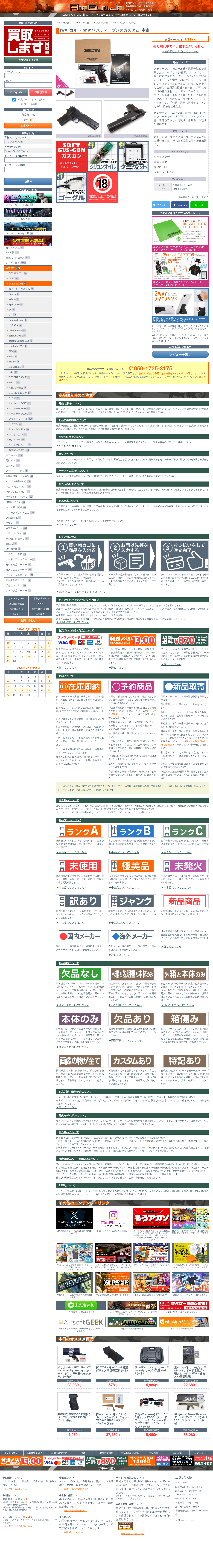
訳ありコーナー (15, 585)
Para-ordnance (16, 320)
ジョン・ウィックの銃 (18, 204)
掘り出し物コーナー (17, 580)
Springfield (14, 304)
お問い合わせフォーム (73, 1532)
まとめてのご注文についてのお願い (79, 600)
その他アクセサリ (16, 538)
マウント (11, 522)
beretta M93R (16, 335)
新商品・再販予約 (16, 257)
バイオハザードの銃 (16, 219)
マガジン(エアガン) (17, 491)
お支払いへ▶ (28, 125)
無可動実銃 (12, 548)
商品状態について (69, 963)
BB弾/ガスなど (14, 502)
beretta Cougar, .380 (19, 340)
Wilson (12, 299)
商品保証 (16, 613)
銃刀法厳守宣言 (16, 603)
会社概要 (40, 613)
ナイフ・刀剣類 (15, 554)
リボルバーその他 (19, 413)
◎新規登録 (41, 92)
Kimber (12, 294)
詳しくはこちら (68, 667)
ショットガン (16, 434)
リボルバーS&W (18, 408)
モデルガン (13, 455)
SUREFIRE (12, 517)
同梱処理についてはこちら (74, 622)
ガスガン (12, 268)
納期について (66, 676)
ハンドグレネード (18, 444)
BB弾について (67, 1185)
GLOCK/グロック (18, 392)
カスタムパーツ (15, 528)
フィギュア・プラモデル (19, 559)
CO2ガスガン (16, 273)
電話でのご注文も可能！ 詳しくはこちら (82, 591)
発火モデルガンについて (72, 1115)
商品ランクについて (70, 820)
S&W (11, 356)
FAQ (40, 603)
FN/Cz (13, 382)
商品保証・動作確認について (75, 1091)
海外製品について (69, 1132)
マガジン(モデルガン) (18, 496)
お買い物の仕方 (67, 536)
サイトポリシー (68, 524)
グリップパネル (15, 533)
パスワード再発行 (28, 104)
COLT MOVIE (16, 283)
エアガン (12, 465)
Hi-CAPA (14, 325)
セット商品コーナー (17, 564)
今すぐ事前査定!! (28, 60)
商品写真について (69, 500)
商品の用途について (70, 403)
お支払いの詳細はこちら (17, 1489)
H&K (12, 372)
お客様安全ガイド (40, 598)
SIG (11, 351)
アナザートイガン (15, 470)
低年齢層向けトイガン (18, 476)
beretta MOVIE (16, 346)
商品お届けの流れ (40, 608)
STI (11, 314)
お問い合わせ (28, 620)
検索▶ (28, 181)
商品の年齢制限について (72, 420)
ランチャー (15, 439)
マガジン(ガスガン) (17, 486)
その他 (13, 398)
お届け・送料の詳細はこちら (19, 1526)
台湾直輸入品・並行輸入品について (79, 1158)
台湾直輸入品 (13, 247)
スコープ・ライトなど (19, 512)
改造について (66, 454)
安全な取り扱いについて (72, 436)
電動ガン (12, 460)
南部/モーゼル (16, 387)
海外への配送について (71, 484)
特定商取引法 (16, 608)
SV (10, 309)
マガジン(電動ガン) (17, 481)
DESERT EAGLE (18, 377)
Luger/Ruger (15, 366)
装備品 (10, 543)
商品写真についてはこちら (74, 1005)
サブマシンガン (18, 429)
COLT (12, 278)
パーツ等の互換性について (74, 470)
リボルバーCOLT (18, 403)
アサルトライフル (19, 418)
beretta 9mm (16, 330)
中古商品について (69, 800)
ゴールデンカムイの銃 (18, 233)
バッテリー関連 (15, 507)
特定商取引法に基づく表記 (132, 1533)
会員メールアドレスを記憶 (31, 99)
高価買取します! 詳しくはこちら (180, 51)
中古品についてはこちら (73, 852)
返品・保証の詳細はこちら (75, 1510)
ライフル (14, 424)
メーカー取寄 (15, 262)
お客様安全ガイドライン (73, 445)
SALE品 (11, 252)
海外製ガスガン (18, 450)
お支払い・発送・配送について (76, 630)
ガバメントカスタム (20, 288)
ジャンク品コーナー (17, 590)
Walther (13, 361)
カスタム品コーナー (18, 569)
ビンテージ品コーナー (18, 574)
